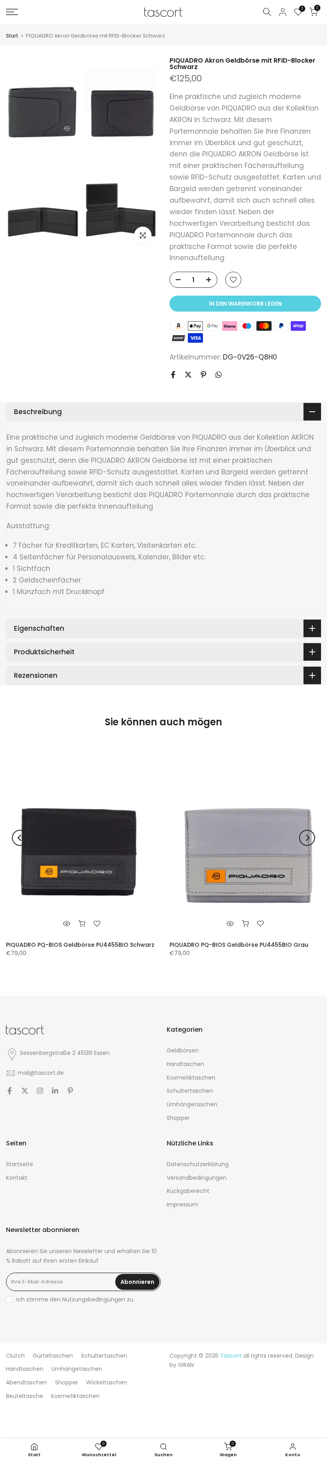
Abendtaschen (26, 1382)
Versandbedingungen (197, 1178)
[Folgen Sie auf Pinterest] (70, 1091)
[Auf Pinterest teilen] (203, 374)
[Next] (307, 838)
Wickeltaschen (106, 1382)
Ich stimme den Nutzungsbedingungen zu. (75, 1299)
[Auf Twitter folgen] (24, 1091)
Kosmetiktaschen (191, 1078)
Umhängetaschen (192, 1104)
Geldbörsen (183, 1050)
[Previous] (20, 838)
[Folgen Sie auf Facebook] (9, 1091)
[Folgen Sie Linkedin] (55, 1091)
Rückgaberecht (188, 1191)
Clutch (15, 1356)
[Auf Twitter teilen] (188, 374)
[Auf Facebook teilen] (173, 374)
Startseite (19, 1164)
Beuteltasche (24, 1396)
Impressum (182, 1204)
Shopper (178, 1118)
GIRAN (186, 1365)
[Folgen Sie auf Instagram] (39, 1091)
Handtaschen (185, 1064)
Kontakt (17, 1178)
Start (12, 35)
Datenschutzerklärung (198, 1164)
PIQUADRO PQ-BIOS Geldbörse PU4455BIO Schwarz (80, 944)
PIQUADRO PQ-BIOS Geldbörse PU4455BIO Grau (238, 944)
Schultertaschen (190, 1091)
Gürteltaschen (53, 1356)
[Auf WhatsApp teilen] (218, 374)
